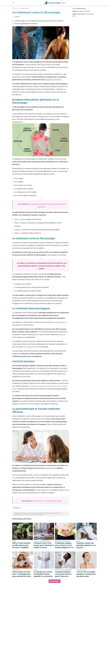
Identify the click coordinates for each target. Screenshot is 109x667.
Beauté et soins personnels (42, 541)
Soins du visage (81, 570)
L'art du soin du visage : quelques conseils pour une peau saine (86, 574)
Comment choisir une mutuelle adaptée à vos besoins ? (86, 545)
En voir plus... (54, 581)
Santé (14, 541)
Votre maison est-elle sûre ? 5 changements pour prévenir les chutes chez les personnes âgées (22, 574)
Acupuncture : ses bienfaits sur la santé (48, 501)
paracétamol (59, 322)
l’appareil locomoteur (53, 80)
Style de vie (15, 8)
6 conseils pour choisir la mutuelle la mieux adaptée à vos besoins (43, 574)
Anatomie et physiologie (62, 541)
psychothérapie (50, 468)
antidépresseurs (31, 347)
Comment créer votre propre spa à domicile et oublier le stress (44, 545)
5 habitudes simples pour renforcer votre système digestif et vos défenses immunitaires (65, 545)
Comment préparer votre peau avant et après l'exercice (63, 574)
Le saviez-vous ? (24, 8)
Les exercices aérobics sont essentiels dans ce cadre (48, 386)
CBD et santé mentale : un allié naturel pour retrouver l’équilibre (21, 545)
